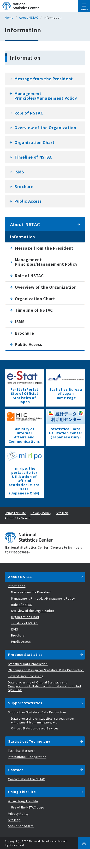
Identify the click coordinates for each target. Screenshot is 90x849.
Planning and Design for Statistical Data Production (46, 670)
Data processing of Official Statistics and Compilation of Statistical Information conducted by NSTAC (44, 686)
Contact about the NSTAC (26, 779)
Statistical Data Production (28, 664)
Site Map (62, 513)
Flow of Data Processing (25, 676)
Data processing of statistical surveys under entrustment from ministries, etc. (42, 720)
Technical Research (22, 750)
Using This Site (15, 513)
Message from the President (43, 78)
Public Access (28, 201)
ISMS (19, 172)
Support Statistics (25, 702)
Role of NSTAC (28, 113)
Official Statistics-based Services (34, 728)
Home (9, 17)
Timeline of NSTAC (33, 157)
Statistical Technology (29, 741)
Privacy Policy (40, 513)
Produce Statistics (25, 654)
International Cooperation (27, 757)
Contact (15, 769)
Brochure (23, 186)
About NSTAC (28, 17)
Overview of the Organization (45, 127)
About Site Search (18, 518)
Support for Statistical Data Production (37, 712)
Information (22, 237)
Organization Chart (34, 142)
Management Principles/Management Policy (45, 96)
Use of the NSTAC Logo (27, 807)
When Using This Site (23, 801)
